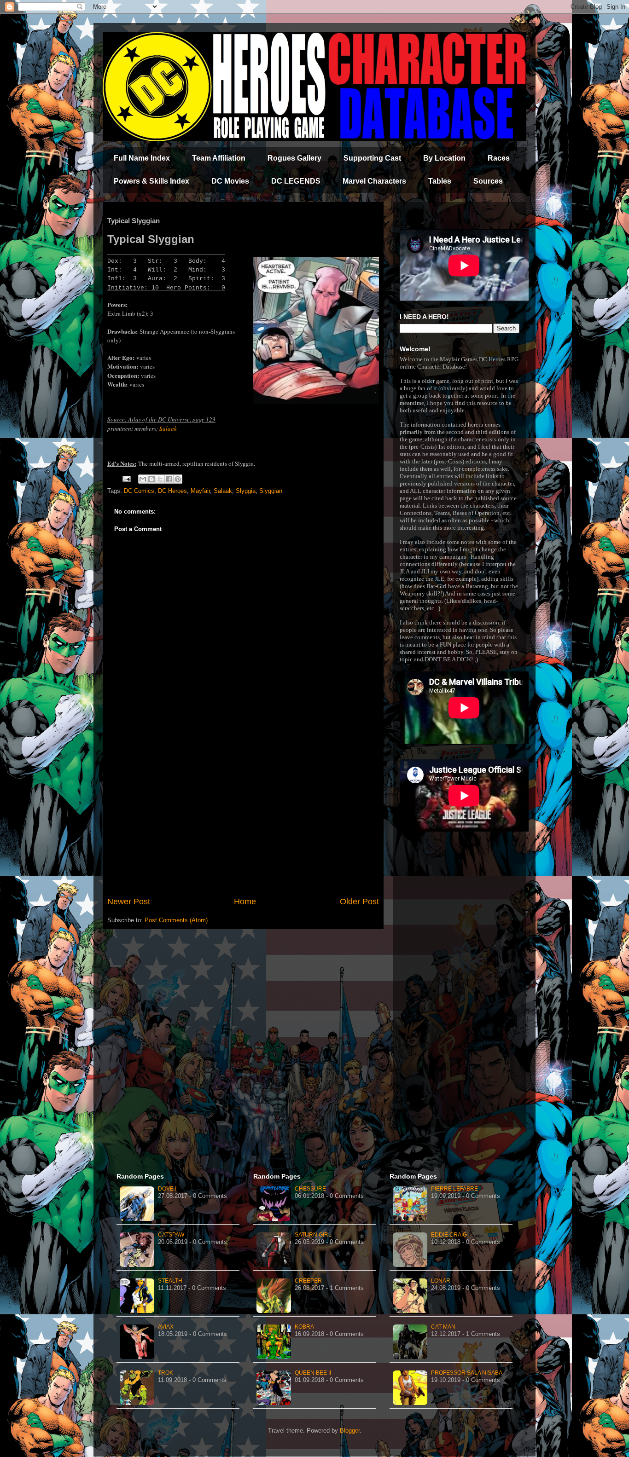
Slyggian (270, 490)
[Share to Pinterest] (177, 479)
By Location (444, 158)
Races (499, 158)
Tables (439, 181)
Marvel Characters (374, 181)
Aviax (166, 1327)
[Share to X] (160, 479)
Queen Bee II (313, 1373)
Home (245, 901)
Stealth (170, 1281)
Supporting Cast (372, 158)
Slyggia (246, 490)
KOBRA (304, 1327)
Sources (488, 181)
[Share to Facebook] (169, 479)
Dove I (167, 1188)
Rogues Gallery (294, 158)
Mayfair (200, 490)
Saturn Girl (313, 1235)
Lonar (440, 1281)
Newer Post (128, 901)
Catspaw (171, 1235)
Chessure (310, 1188)
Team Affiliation (218, 158)
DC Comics (139, 490)
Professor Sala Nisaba (466, 1373)
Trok (165, 1373)
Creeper (308, 1281)
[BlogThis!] (151, 479)
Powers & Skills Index (151, 181)
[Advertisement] (243, 819)
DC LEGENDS (295, 181)
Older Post (359, 901)
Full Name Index (142, 158)
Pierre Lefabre (454, 1188)
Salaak (168, 428)
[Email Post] (126, 478)
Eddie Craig (449, 1235)
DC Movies (230, 181)
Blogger (350, 1430)
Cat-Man (443, 1327)
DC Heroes (172, 490)
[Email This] (142, 479)
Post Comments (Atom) (176, 920)
